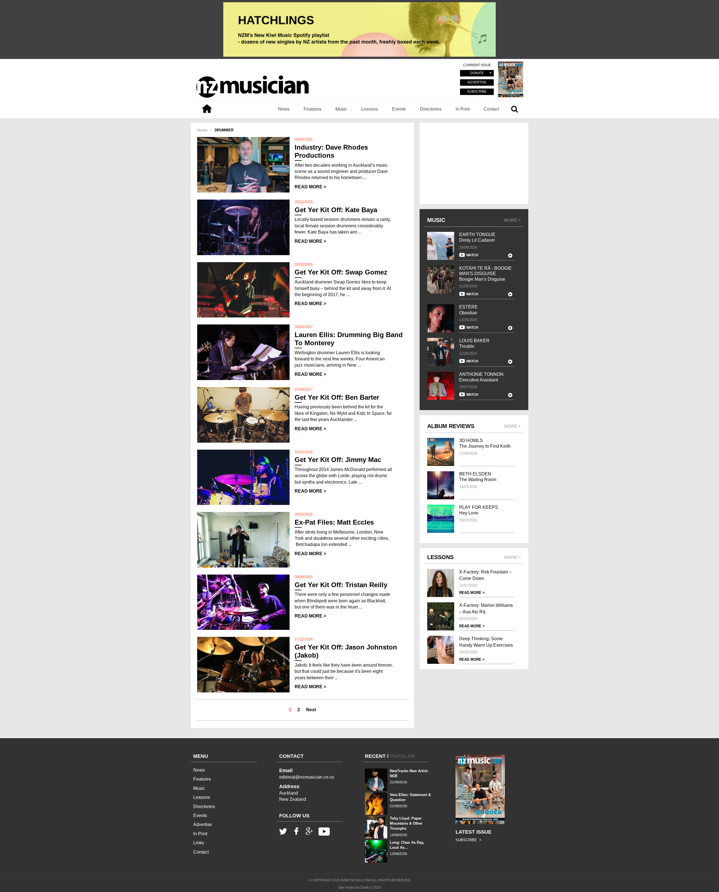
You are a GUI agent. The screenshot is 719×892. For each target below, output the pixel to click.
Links (198, 842)
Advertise (202, 824)
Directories (431, 109)
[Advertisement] (474, 163)
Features (312, 109)
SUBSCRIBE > (468, 840)
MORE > (512, 220)
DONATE (477, 73)
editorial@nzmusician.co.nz (306, 777)
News (284, 109)
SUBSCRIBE (477, 91)
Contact (491, 109)
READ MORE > (310, 186)
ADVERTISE (476, 82)
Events (399, 109)
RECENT (375, 756)
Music (341, 109)
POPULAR (402, 756)
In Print (463, 109)
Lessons (369, 109)
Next (311, 709)
